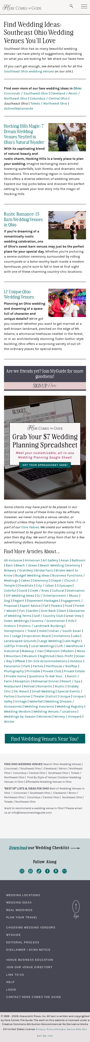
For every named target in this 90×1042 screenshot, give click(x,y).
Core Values (30, 527)
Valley (8, 701)
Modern (68, 651)
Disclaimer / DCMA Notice (28, 949)
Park (26, 666)
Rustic (60, 686)
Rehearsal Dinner (45, 681)
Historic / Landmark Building (41, 626)
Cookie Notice (66, 1029)
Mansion (53, 651)
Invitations (61, 636)
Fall (45, 606)
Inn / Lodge (12, 636)
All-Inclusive (13, 560)
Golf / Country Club (48, 616)
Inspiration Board (37, 636)
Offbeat (19, 661)
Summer (24, 696)
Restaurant (12, 686)
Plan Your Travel (22, 917)
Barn (9, 565)
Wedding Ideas (19, 902)
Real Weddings (19, 910)
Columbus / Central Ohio (49, 98)
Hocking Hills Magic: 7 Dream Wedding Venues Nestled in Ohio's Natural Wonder (24, 134)
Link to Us (15, 974)
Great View (74, 616)
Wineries (45, 716)
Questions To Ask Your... (46, 676)
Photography (14, 671)
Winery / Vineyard (68, 716)
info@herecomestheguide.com (31, 812)
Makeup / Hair (33, 651)
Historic (10, 626)
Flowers (56, 606)
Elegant (18, 601)
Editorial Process (22, 942)
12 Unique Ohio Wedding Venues (19, 294)
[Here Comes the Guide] (22, 7)
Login (11, 989)
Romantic (44, 686)
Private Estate (74, 671)
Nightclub (47, 656)
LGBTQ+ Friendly (16, 646)
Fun (22, 611)
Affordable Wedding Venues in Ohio (49, 782)
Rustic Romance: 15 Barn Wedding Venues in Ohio (23, 219)
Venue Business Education (29, 959)
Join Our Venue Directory (29, 967)
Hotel (43, 631)
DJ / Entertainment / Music (57, 596)
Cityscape (64, 585)
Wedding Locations (23, 895)
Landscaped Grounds (20, 641)
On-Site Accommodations (47, 661)
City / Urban (45, 585)
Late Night (72, 641)
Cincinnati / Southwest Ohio (26, 93)
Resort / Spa (70, 681)
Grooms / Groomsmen (48, 621)
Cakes (25, 580)
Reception (22, 681)
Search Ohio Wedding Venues (62, 764)
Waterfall (36, 701)
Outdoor (76, 661)
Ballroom (78, 560)
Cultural (58, 590)
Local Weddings (43, 646)
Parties (38, 666)
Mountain (13, 656)
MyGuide (13, 934)
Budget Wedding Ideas (32, 575)
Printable (33, 671)
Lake (76, 636)
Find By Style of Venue (41, 777)
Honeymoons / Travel (20, 631)
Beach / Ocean (26, 565)
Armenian (32, 560)
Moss (81, 651)
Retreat (29, 686)
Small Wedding (43, 691)
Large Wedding (50, 641)
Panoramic (12, 666)
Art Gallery (50, 560)
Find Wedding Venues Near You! (45, 738)
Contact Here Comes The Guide (33, 997)
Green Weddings (16, 621)
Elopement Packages (42, 601)
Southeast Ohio (58, 773)
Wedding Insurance (39, 706)
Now (45, 385)
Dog (7, 601)
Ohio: (77, 88)
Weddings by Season (20, 716)
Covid (22, 590)
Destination (76, 590)
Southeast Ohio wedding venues (29, 71)
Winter (9, 722)
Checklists (25, 585)
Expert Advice (30, 606)
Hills (71, 621)
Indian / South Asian (65, 631)
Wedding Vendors (17, 711)
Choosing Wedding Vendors (30, 927)
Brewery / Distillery (18, 570)
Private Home (16, 676)
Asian (64, 560)
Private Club (52, 671)
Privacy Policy (45, 1029)
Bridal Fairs (44, 570)
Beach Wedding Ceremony (60, 565)
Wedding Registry (70, 706)
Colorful (10, 590)
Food (68, 606)
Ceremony (40, 580)
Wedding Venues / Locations (55, 711)
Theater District (45, 696)
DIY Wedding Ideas (20, 596)
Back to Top (76, 901)
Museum (30, 656)
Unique (64, 696)
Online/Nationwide (18, 108)
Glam (62, 611)
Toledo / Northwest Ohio (48, 103)
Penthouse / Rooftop (61, 666)
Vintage (21, 701)
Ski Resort (21, 691)
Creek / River (39, 590)
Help (10, 982)
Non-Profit (65, 656)
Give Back (48, 611)
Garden (33, 611)
